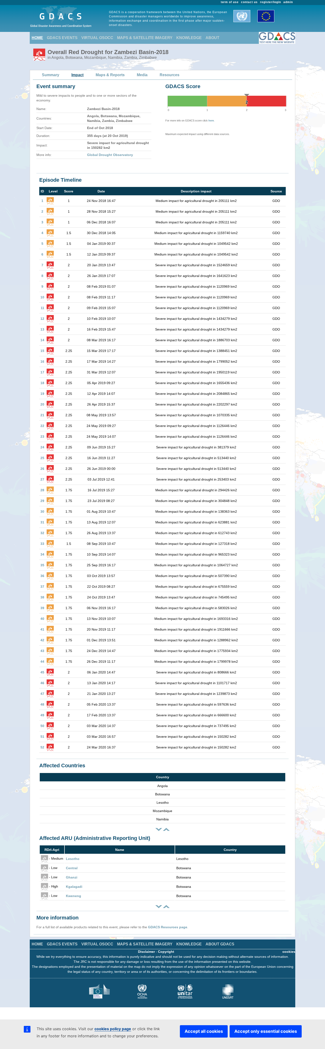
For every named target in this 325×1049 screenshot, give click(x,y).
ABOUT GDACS (220, 944)
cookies (288, 952)
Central (72, 868)
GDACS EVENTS (62, 38)
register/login (270, 2)
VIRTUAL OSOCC (97, 38)
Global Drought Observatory (110, 155)
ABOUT (212, 38)
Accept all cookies (204, 1031)
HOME (37, 38)
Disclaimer (146, 952)
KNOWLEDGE (189, 38)
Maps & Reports (110, 75)
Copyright (166, 952)
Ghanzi (71, 877)
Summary (50, 75)
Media (142, 75)
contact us (249, 2)
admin (288, 2)
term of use (230, 2)
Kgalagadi (74, 886)
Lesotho (72, 859)
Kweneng (73, 896)
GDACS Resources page (167, 927)
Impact (77, 75)
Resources (169, 75)
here (211, 120)
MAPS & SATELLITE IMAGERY (144, 38)
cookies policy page (112, 1028)
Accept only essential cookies (265, 1031)
